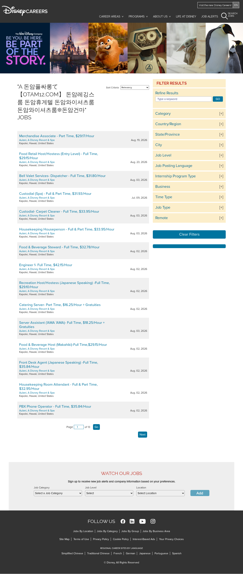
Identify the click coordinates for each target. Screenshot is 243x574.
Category (163, 113)
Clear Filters (189, 234)
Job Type (162, 207)
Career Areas (109, 16)
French (118, 553)
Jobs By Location (83, 531)
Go (96, 427)
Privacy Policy (101, 539)
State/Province (167, 134)
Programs (136, 16)
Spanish (176, 553)
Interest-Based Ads (144, 539)
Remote (161, 218)
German (130, 553)
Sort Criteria (112, 87)
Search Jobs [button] (232, 14)
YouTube (142, 521)
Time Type (163, 197)
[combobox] (58, 493)
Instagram (153, 521)
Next (143, 434)
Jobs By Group (130, 531)
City (158, 145)
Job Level (163, 155)
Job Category (42, 487)
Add (199, 493)
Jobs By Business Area (156, 531)
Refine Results (166, 93)
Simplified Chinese (72, 553)
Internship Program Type (175, 176)
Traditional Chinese (98, 553)
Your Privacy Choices (171, 539)
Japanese (145, 553)
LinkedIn (132, 521)
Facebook (123, 521)
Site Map (64, 539)
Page (69, 427)
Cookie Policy (121, 539)
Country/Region (168, 124)
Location (141, 487)
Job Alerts (209, 16)
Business (162, 186)
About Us (160, 16)
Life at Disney (186, 16)
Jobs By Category (107, 531)
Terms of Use (81, 539)
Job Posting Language (173, 166)
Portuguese (161, 553)
